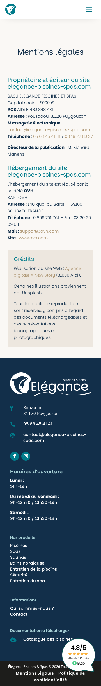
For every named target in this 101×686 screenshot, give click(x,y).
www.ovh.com (33, 238)
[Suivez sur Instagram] (25, 456)
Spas (15, 551)
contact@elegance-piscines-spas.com (49, 130)
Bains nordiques (27, 563)
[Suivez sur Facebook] (14, 456)
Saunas (18, 557)
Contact (18, 614)
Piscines (18, 545)
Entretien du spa (27, 581)
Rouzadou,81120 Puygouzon (41, 410)
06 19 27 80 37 (79, 136)
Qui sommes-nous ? (32, 608)
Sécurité (18, 575)
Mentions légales (35, 673)
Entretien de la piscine (33, 569)
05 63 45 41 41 (47, 136)
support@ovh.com (39, 231)
